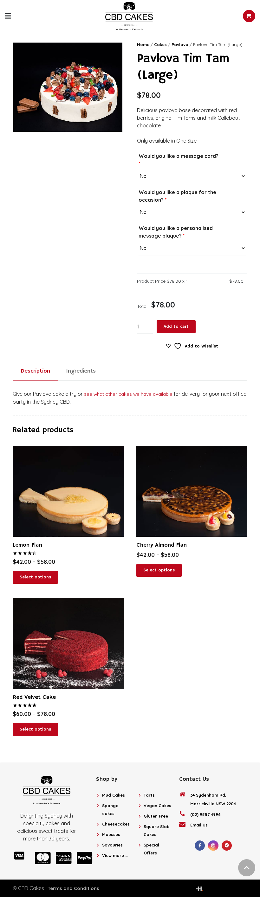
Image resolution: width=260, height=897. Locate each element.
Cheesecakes (116, 823)
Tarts (149, 795)
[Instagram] (213, 845)
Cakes (160, 44)
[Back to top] (246, 867)
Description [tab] (35, 371)
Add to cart (176, 326)
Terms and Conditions (73, 888)
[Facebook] (200, 845)
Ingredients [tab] (81, 371)
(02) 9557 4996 (205, 814)
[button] (113, 51)
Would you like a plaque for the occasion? (177, 196)
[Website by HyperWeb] (199, 888)
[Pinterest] (227, 845)
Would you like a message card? (178, 160)
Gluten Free (156, 816)
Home (143, 44)
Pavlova (180, 44)
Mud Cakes (113, 795)
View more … (115, 855)
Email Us (199, 824)
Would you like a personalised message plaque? (176, 232)
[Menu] (8, 16)
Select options (35, 577)
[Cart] (249, 16)
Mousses (111, 834)
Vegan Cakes (157, 805)
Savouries (112, 844)
